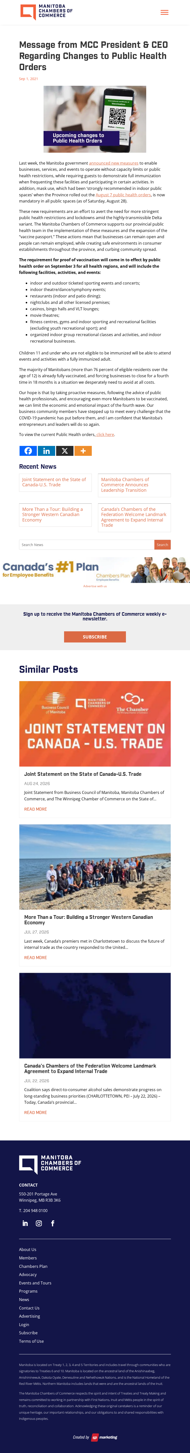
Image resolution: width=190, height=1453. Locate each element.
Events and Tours (35, 1283)
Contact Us (29, 1308)
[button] (95, 570)
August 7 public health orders (123, 195)
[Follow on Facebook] (53, 1223)
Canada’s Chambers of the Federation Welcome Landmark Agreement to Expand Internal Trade (133, 517)
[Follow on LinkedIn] (25, 1223)
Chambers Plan (33, 1266)
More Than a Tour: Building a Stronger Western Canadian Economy (52, 514)
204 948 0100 (35, 1210)
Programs (28, 1291)
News (24, 1299)
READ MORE (35, 809)
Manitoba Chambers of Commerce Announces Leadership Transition (125, 484)
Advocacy (28, 1274)
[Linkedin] (46, 451)
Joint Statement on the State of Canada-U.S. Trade (54, 482)
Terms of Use (31, 1341)
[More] (83, 451)
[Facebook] (28, 451)
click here (104, 434)
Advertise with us (95, 586)
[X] (64, 451)
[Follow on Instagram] (39, 1223)
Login (24, 1324)
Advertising (29, 1316)
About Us (27, 1249)
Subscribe (95, 637)
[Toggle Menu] (164, 12)
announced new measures (114, 163)
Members (28, 1258)
